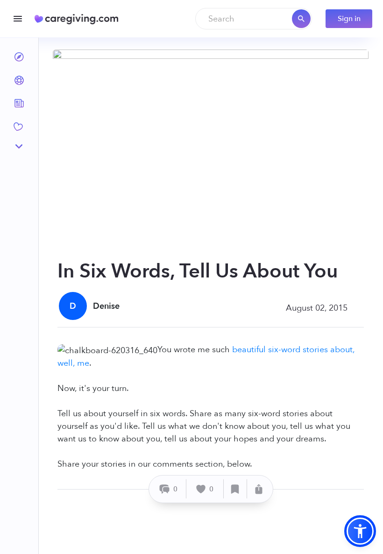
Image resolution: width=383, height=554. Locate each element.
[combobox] (253, 18)
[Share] (258, 488)
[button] (360, 531)
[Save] (235, 488)
